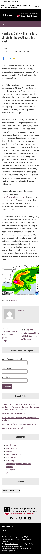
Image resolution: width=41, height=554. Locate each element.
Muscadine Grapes (13, 454)
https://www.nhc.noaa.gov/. (14, 197)
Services (9, 467)
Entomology (11, 448)
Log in (4, 530)
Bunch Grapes (12, 445)
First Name (6, 368)
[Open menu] (3, 24)
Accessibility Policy (18, 548)
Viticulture (7, 15)
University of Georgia (11, 544)
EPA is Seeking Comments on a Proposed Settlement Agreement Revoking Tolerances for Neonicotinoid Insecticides (20, 407)
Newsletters (11, 457)
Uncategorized (12, 470)
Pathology (10, 460)
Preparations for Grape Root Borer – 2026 (19, 424)
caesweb (21, 310)
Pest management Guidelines (18, 464)
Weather (14, 300)
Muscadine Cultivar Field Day (14, 413)
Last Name (6, 377)
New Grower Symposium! (12, 428)
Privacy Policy (6, 548)
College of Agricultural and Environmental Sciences (15, 6)
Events (9, 451)
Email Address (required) (12, 359)
